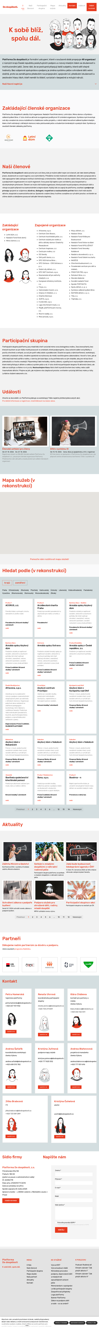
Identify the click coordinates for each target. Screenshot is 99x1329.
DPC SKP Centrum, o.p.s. (48, 272)
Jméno (58, 1170)
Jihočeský (25, 590)
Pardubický (88, 590)
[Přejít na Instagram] (13, 1308)
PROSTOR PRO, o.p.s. (79, 272)
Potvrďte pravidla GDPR (66, 1223)
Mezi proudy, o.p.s (46, 317)
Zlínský (53, 593)
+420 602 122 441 (77, 1012)
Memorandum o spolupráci (61, 1286)
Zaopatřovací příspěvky (60, 1292)
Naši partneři (32, 1277)
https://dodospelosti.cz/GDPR (81, 1224)
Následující (77, 809)
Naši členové (32, 1268)
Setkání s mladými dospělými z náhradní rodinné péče (45, 867)
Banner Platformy (58, 1298)
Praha (4, 590)
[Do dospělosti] (10, 7)
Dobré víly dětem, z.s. (47, 269)
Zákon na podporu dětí (60, 1301)
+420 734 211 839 (45, 1009)
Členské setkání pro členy (16, 448)
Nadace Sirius (76, 234)
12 (58, 809)
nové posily (27, 367)
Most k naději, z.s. (46, 314)
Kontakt (30, 1283)
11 (63, 917)
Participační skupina (35, 1271)
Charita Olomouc (45, 296)
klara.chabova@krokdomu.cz (81, 1009)
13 (63, 809)
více (26, 1325)
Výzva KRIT (55, 1265)
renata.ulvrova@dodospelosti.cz (51, 1006)
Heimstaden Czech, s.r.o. (48, 290)
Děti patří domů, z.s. (47, 257)
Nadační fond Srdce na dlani (82, 242)
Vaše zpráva (60, 1205)
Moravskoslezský (42, 593)
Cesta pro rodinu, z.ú (47, 251)
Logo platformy (57, 1295)
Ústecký (54, 590)
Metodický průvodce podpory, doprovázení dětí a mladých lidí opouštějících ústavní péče (61, 1277)
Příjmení (58, 1179)
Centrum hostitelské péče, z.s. (51, 237)
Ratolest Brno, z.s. (78, 275)
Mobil (57, 1196)
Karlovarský (44, 590)
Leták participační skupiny (61, 1289)
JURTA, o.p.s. (44, 299)
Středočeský (14, 590)
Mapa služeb (32, 1274)
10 (59, 917)
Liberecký (63, 590)
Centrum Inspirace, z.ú (47, 248)
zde (25, 373)
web (7, 628)
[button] (37, 508)
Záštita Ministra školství (15, 864)
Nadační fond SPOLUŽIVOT (82, 245)
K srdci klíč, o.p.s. (45, 302)
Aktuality (30, 1280)
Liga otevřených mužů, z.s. (49, 305)
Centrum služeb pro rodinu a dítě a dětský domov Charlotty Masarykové (51, 243)
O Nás (29, 1265)
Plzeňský (34, 590)
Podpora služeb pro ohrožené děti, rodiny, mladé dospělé (46, 905)
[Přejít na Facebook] (3, 1308)
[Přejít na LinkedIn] (8, 1308)
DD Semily (43, 254)
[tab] (7, 582)
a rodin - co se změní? (59, 1304)
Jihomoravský (17, 593)
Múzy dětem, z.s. (78, 231)
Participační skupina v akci (80, 902)
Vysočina (6, 593)
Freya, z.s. (43, 287)
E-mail (58, 1188)
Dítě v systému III (59, 448)
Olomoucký (28, 593)
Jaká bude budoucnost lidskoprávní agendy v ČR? (80, 865)
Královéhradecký (75, 590)
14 (69, 809)
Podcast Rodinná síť (83, 1265)
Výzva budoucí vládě (59, 1268)
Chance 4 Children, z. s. (48, 293)
